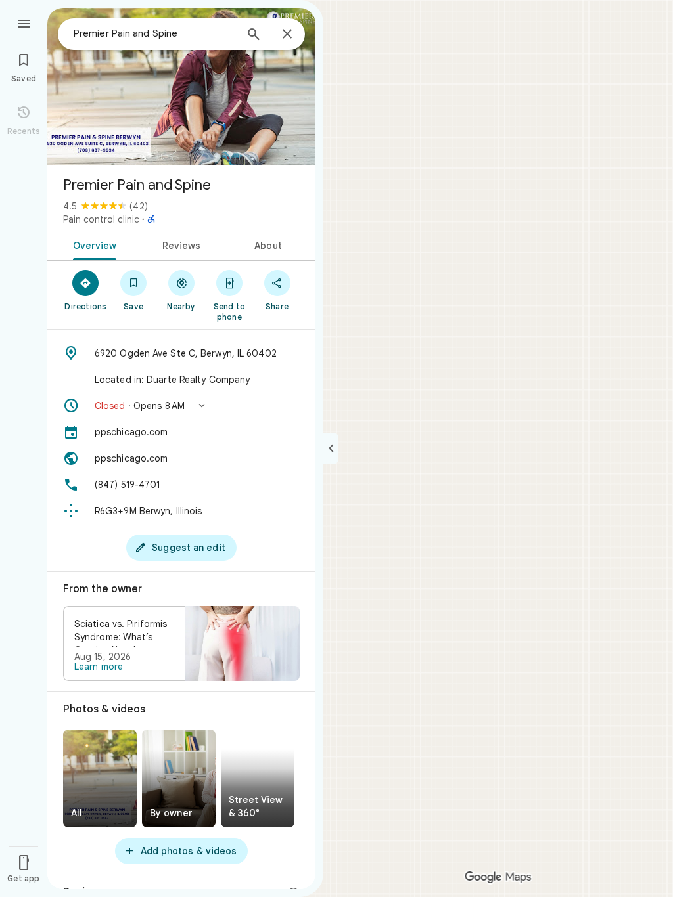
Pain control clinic (101, 219)
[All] (100, 778)
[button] (181, 406)
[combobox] (154, 33)
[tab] (92, 244)
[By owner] (179, 778)
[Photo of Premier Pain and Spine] (181, 86)
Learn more (98, 666)
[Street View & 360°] (257, 778)
